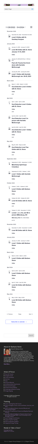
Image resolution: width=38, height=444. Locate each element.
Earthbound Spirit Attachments (12, 384)
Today (19, 314)
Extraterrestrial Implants (11, 387)
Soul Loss (7, 379)
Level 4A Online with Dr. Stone (22, 201)
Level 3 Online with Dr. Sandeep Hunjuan (19, 38)
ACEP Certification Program (12, 421)
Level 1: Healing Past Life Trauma (13, 404)
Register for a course (9, 431)
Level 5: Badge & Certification (12, 418)
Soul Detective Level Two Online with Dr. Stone (20, 148)
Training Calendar (8, 430)
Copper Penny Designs (15, 441)
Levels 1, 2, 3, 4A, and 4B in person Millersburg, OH (21, 214)
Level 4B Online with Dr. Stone (22, 230)
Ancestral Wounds (9, 382)
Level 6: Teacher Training (11, 419)
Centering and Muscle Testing (12, 389)
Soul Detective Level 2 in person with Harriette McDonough (20, 120)
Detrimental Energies (10, 386)
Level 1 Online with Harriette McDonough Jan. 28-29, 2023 (21, 75)
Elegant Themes (29, 441)
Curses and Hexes (9, 377)
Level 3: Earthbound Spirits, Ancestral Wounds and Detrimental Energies (17, 408)
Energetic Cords (9, 375)
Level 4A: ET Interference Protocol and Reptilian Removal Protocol (19, 411)
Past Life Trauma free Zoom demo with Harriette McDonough (21, 65)
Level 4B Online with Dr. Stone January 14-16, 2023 (22, 51)
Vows (6, 381)
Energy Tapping (9, 391)
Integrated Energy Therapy (11, 423)
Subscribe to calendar (18, 322)
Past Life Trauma (9, 374)
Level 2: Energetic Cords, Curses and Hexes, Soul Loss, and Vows (19, 406)
